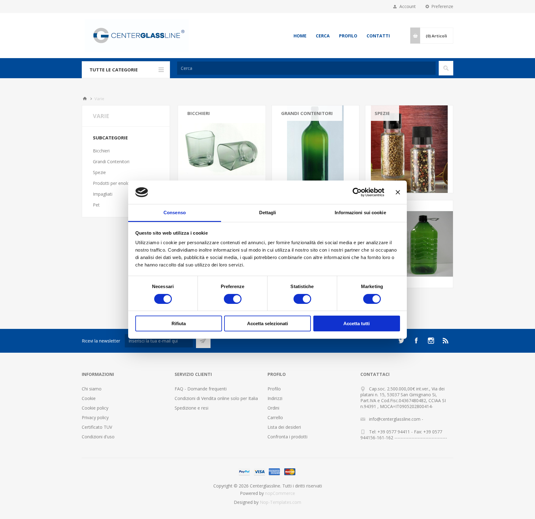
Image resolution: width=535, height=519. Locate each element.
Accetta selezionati (267, 323)
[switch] (232, 299)
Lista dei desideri (284, 427)
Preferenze (442, 6)
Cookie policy (95, 408)
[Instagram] (431, 341)
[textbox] (306, 68)
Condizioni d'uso (98, 437)
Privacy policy (95, 417)
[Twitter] (401, 341)
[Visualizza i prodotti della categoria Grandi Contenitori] (315, 149)
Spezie (382, 113)
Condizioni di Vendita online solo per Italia (216, 398)
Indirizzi (275, 398)
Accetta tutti (356, 323)
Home (300, 36)
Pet (96, 205)
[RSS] (446, 341)
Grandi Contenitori (307, 113)
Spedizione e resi (191, 408)
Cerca (323, 36)
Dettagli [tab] (267, 212)
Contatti (378, 36)
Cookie (89, 398)
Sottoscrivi (203, 341)
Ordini (273, 408)
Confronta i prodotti (287, 437)
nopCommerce (280, 493)
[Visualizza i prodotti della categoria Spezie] (409, 149)
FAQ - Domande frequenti (201, 389)
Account (407, 6)
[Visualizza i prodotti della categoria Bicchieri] (222, 149)
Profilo (348, 36)
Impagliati (102, 194)
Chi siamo (92, 389)
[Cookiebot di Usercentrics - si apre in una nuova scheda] (357, 192)
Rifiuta (179, 323)
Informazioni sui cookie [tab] (360, 212)
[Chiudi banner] (398, 192)
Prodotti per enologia (114, 183)
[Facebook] (416, 341)
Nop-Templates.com (280, 502)
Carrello (275, 417)
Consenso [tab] (174, 212)
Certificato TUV (97, 427)
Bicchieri (198, 113)
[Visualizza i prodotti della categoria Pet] (409, 244)
